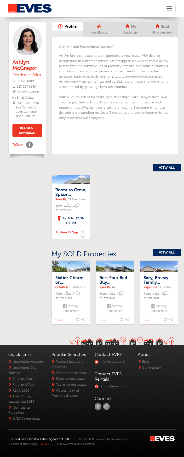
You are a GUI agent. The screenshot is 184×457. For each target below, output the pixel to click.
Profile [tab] (70, 26)
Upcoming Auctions (28, 362)
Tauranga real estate (71, 385)
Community (151, 368)
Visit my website (28, 92)
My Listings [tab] (131, 29)
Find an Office (23, 385)
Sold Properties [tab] (162, 29)
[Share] (83, 232)
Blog (145, 362)
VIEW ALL (167, 168)
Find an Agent (23, 379)
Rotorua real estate (70, 379)
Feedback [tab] (99, 32)
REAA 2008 (20, 391)
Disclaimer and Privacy (22, 444)
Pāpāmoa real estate (71, 373)
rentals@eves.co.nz (113, 386)
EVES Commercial (26, 419)
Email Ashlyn (26, 97)
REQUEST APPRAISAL (27, 130)
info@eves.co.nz (111, 362)
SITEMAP (46, 444)
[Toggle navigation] (169, 8)
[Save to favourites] (83, 237)
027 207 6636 (26, 86)
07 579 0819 (25, 81)
